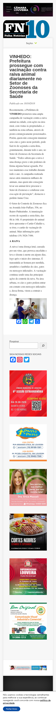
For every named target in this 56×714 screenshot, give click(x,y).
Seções (29, 43)
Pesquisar (14, 341)
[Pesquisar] (43, 346)
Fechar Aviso (11, 709)
